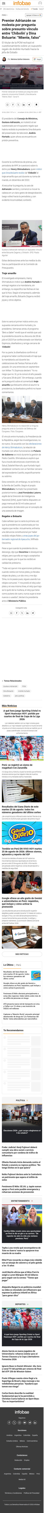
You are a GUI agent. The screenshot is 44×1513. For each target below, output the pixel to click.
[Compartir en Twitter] (18, 105)
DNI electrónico (5, 9)
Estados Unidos (12, 1441)
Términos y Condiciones (13, 1493)
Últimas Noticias (22, 1447)
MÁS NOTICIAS (22, 954)
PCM (24, 686)
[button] (3, 3)
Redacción (18, 1460)
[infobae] (22, 3)
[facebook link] (9, 1423)
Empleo (26, 1460)
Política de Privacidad (31, 1493)
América (9, 1435)
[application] (22, 76)
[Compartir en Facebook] (13, 105)
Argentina (17, 1435)
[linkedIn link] (35, 1423)
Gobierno (6, 696)
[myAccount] (40, 3)
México (22, 1441)
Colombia (26, 1435)
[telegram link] (30, 1423)
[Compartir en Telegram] (29, 105)
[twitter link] (14, 1423)
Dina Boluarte (8, 691)
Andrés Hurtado (24, 691)
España (35, 1435)
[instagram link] (19, 1423)
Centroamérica (32, 1441)
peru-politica (19, 696)
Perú (4, 15)
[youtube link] (25, 1423)
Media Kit (22, 1479)
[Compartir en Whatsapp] (7, 105)
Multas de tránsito (19, 9)
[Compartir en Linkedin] (23, 105)
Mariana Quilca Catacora (20, 59)
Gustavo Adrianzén (10, 686)
